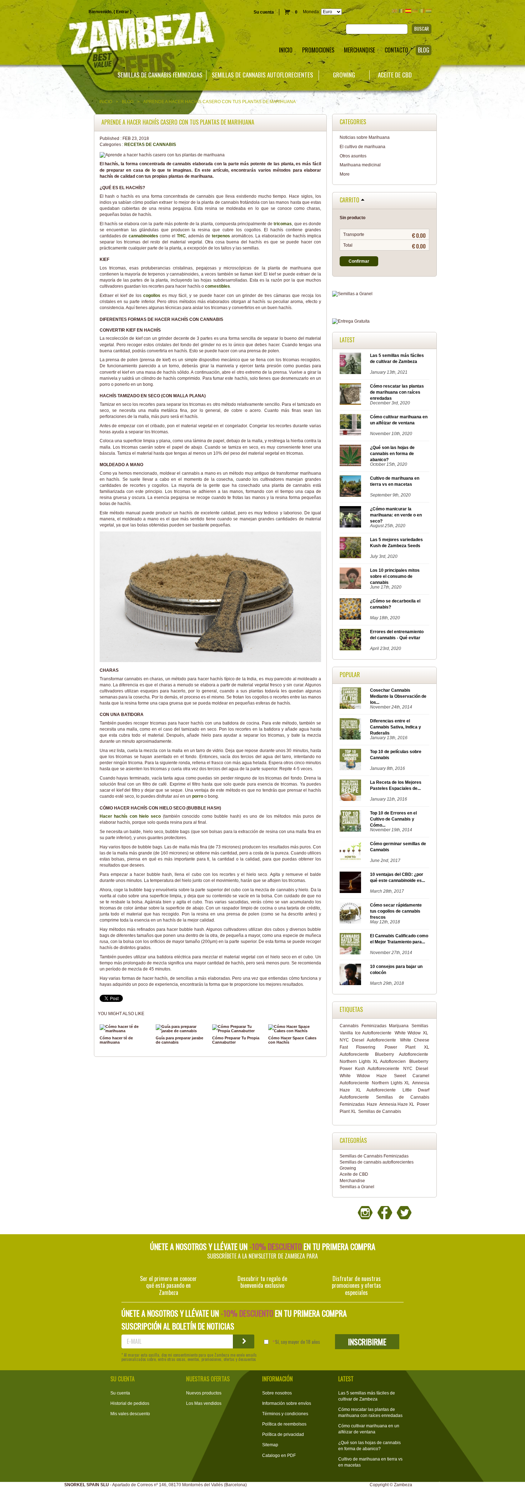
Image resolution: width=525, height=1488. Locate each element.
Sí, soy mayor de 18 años (297, 1341)
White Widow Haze (363, 1075)
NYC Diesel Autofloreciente (368, 1040)
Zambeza (403, 1484)
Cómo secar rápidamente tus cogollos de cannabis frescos (396, 911)
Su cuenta (264, 12)
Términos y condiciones (285, 1413)
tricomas (282, 223)
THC (181, 235)
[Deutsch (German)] (415, 11)
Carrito (349, 200)
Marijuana (399, 1025)
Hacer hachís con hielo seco (130, 816)
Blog (128, 101)
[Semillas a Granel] (384, 294)
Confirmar (359, 261)
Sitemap (270, 1444)
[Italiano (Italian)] (422, 11)
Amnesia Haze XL (397, 1104)
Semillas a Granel (357, 1186)
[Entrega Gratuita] (384, 321)
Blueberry (418, 1061)
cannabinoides (143, 235)
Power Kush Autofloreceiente (369, 1068)
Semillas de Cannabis (379, 1111)
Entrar (122, 11)
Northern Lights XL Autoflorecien (373, 1061)
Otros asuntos (353, 155)
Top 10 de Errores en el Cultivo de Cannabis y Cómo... (393, 819)
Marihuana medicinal (360, 164)
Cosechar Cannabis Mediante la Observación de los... (398, 696)
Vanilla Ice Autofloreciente (365, 1032)
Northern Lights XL (391, 1082)
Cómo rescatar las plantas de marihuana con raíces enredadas (397, 392)
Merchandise (352, 1180)
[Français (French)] (401, 11)
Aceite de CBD (395, 75)
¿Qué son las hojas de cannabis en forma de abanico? (392, 453)
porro (197, 796)
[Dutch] (428, 11)
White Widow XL (411, 1032)
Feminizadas (373, 1025)
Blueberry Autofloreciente (401, 1054)
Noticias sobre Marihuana (365, 137)
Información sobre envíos (286, 1403)
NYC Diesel (415, 1068)
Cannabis (349, 1025)
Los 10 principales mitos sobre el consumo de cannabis (395, 576)
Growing (344, 75)
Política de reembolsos (284, 1424)
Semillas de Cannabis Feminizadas (160, 75)
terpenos (221, 235)
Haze (372, 1104)
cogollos (151, 295)
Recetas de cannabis (150, 144)
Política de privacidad (283, 1434)
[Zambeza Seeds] (109, 34)
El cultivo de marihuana (362, 146)
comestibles (217, 286)
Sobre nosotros (277, 1393)
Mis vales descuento (130, 1413)
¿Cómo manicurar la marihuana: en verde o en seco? (396, 515)
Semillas (419, 1025)
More (345, 174)
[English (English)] (395, 11)
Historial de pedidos (129, 1403)
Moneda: (311, 11)
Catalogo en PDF (279, 1455)
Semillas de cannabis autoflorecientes (262, 75)
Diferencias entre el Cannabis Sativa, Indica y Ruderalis (395, 727)
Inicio (105, 101)
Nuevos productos (203, 1393)
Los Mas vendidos (203, 1403)
